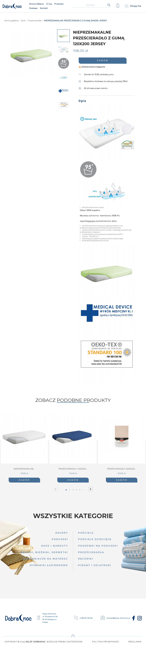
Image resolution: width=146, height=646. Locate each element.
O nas (49, 4)
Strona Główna (36, 4)
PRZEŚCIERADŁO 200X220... (121, 469)
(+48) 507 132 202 (86, 618)
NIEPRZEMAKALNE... (24, 469)
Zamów (102, 61)
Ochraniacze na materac (45, 558)
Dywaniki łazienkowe (49, 565)
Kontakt (44, 8)
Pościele (86, 532)
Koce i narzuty (54, 545)
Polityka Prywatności (105, 642)
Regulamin (134, 642)
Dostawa (33, 8)
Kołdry (61, 532)
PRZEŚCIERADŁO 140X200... (73, 469)
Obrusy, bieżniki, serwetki (44, 552)
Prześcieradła (91, 552)
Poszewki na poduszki (98, 545)
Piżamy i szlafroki (94, 565)
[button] (90, 489)
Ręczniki (85, 558)
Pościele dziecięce (95, 539)
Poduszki (60, 539)
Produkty (58, 4)
